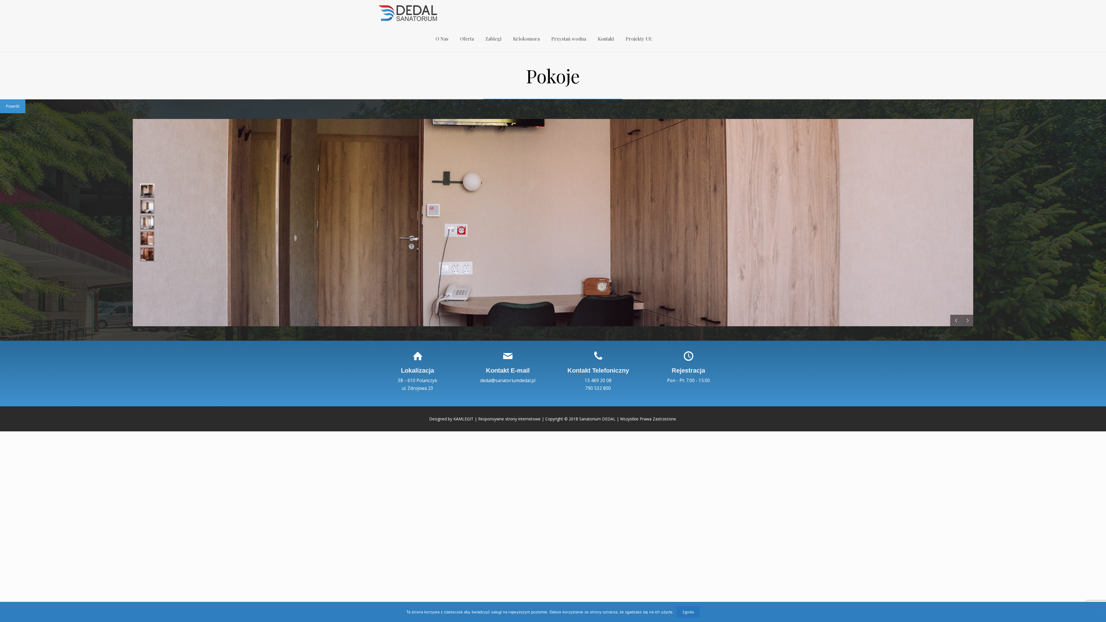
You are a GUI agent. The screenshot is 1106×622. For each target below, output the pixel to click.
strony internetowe (523, 419)
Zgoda (688, 612)
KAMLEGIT (463, 419)
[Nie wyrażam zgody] (1099, 612)
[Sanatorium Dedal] (408, 13)
